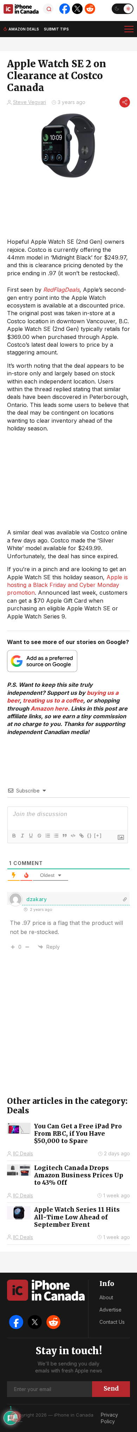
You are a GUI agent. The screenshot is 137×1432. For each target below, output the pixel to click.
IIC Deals (23, 1153)
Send (111, 1388)
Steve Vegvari (29, 102)
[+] (98, 835)
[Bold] (13, 835)
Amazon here (49, 708)
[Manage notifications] (15, 1416)
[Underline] (30, 835)
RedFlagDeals (61, 289)
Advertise (110, 1310)
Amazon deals (23, 29)
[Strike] (39, 835)
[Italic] (22, 835)
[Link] (81, 835)
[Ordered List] (47, 835)
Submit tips (56, 29)
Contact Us (112, 1322)
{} (89, 835)
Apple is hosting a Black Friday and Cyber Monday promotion (67, 585)
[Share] (124, 102)
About (106, 1297)
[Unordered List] (56, 835)
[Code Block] (72, 835)
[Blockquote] (64, 835)
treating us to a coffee (53, 700)
